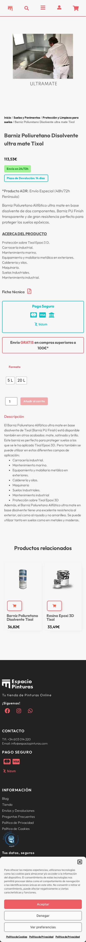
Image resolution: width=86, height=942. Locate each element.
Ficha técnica (13, 291)
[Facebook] (7, 711)
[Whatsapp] (30, 711)
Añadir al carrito (34, 401)
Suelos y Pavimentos (27, 117)
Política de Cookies (16, 936)
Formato (14, 366)
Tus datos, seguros (18, 853)
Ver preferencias (43, 927)
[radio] (10, 380)
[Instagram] (19, 711)
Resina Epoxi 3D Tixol (60, 617)
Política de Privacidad (41, 936)
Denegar (43, 916)
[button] (80, 862)
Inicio (7, 117)
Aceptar (43, 904)
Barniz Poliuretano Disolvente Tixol (22, 617)
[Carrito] (76, 8)
